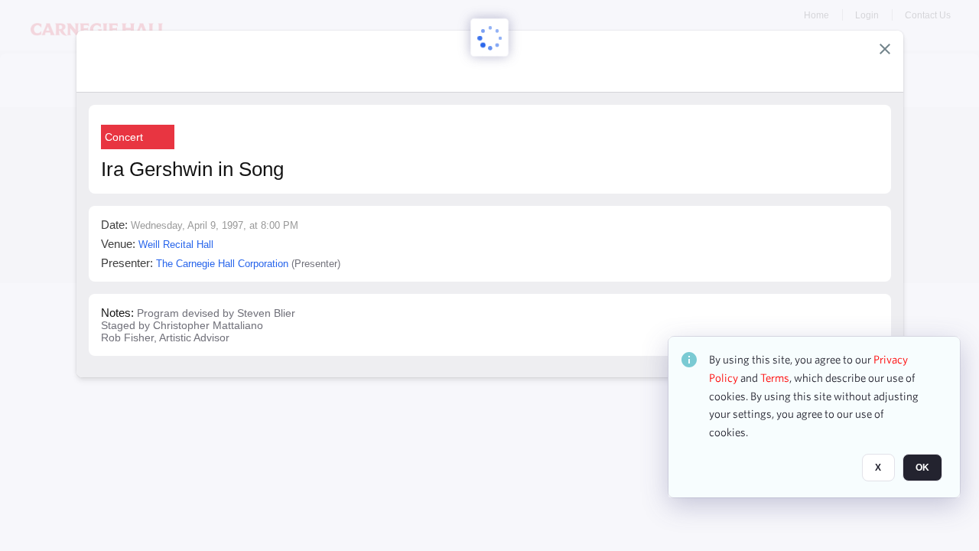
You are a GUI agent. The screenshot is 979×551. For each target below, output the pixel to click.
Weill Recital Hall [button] (175, 244)
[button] (885, 49)
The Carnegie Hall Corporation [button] (222, 263)
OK (922, 467)
